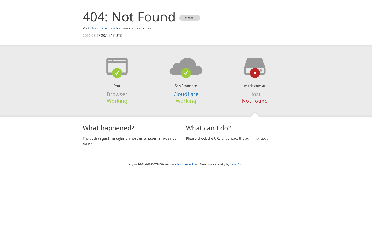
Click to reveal (184, 164)
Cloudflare (236, 164)
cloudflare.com (102, 28)
